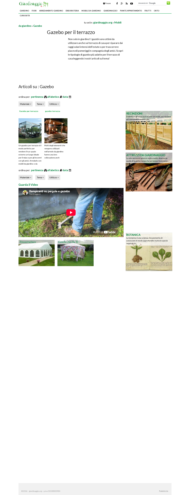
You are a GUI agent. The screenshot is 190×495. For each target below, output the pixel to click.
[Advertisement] (51, 22)
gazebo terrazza (52, 111)
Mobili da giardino (91, 11)
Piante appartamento (131, 11)
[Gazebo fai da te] (75, 252)
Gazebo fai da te (68, 242)
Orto (156, 11)
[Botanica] (149, 251)
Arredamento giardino (51, 11)
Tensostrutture (27, 242)
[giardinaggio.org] (34, 3)
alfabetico (53, 96)
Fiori (34, 11)
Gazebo (37, 25)
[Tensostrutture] (36, 252)
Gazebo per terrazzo (28, 111)
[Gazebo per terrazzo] (31, 130)
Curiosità (25, 15)
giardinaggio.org (102, 22)
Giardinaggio (110, 11)
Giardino (24, 11)
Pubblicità (163, 491)
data (65, 96)
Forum (108, 3)
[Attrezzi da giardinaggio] (149, 171)
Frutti (148, 11)
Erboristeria (72, 11)
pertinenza (37, 96)
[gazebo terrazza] (56, 130)
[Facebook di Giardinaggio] (117, 3)
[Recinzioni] (149, 130)
